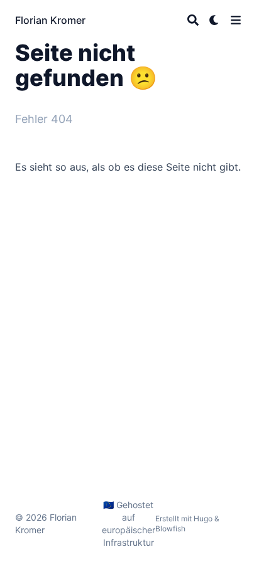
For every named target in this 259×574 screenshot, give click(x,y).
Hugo (203, 518)
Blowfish (170, 528)
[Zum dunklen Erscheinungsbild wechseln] (214, 20)
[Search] (193, 20)
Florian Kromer (50, 20)
